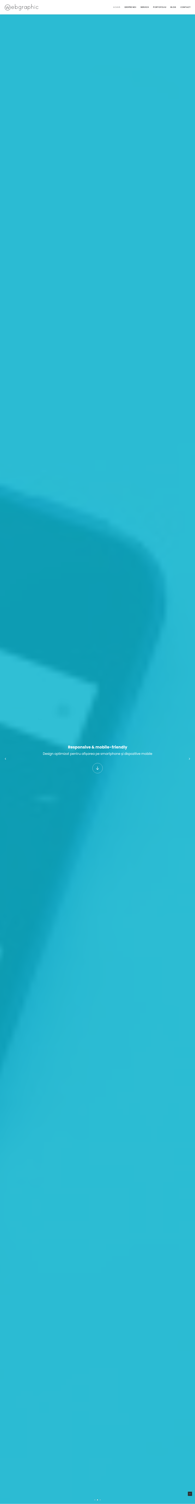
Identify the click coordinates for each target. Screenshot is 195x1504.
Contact (185, 7)
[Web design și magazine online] (21, 7)
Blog (173, 7)
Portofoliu (159, 7)
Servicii (144, 7)
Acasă (116, 7)
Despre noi (130, 7)
